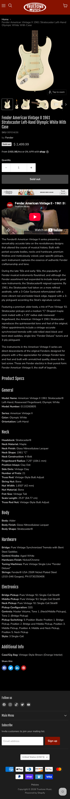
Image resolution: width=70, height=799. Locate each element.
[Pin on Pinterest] (23, 667)
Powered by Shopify (35, 792)
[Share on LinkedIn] (17, 667)
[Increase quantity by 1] (31, 167)
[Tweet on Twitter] (10, 667)
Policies (35, 784)
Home (5, 19)
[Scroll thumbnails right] (65, 104)
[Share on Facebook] (4, 667)
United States (33, 757)
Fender (9, 137)
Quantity (6, 160)
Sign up (52, 741)
